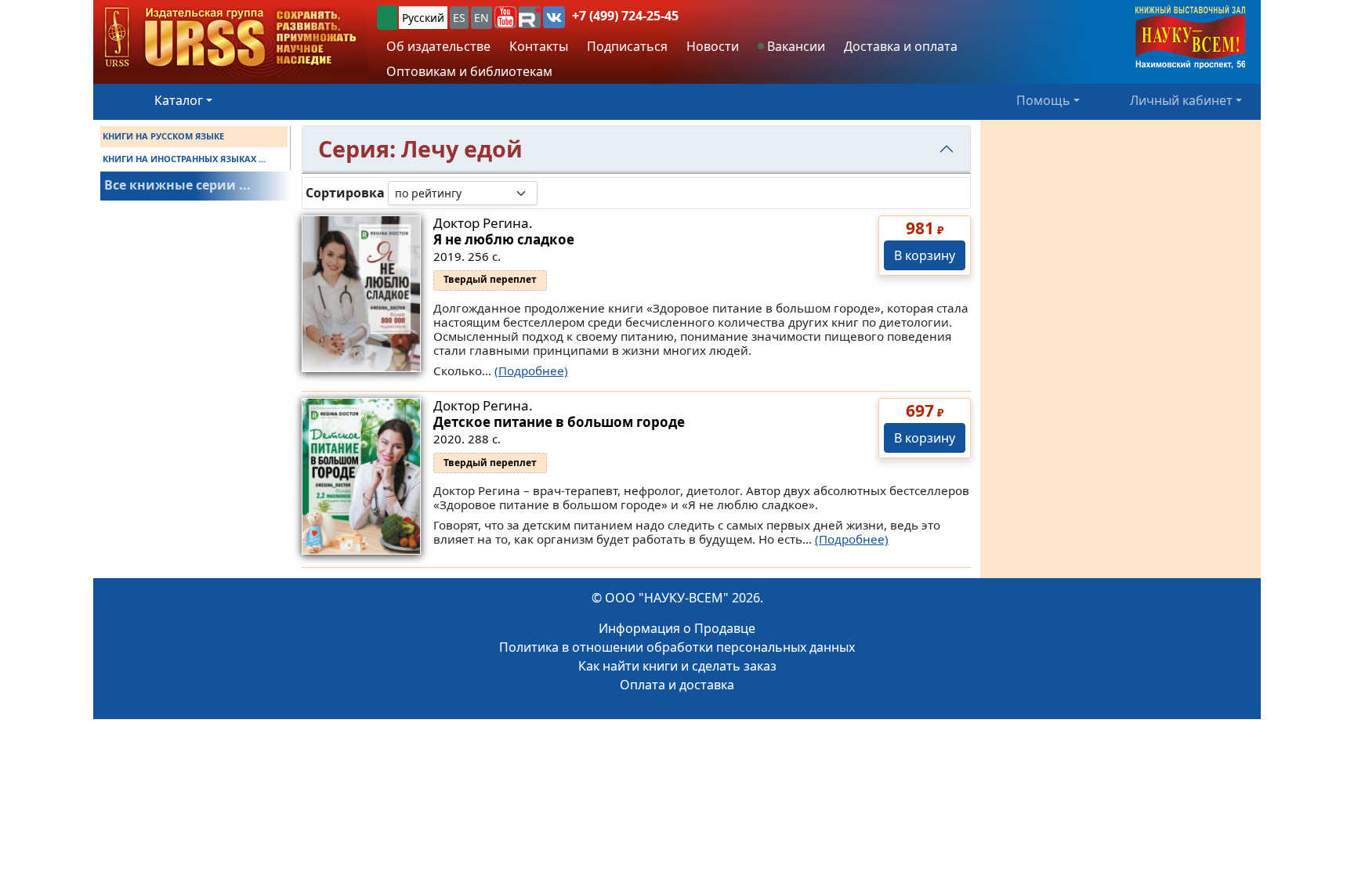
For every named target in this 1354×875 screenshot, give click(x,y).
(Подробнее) (531, 370)
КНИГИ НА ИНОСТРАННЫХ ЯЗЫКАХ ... (184, 159)
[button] (505, 17)
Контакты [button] (538, 46)
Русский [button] (423, 17)
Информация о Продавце (677, 628)
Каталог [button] (178, 100)
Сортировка (345, 193)
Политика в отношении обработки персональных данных (677, 647)
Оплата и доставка (677, 684)
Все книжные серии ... (177, 184)
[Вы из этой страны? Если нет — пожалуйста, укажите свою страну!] (387, 17)
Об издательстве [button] (438, 46)
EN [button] (481, 17)
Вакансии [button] (794, 46)
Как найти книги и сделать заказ (677, 665)
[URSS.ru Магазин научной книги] (230, 38)
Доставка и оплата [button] (901, 46)
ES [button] (459, 17)
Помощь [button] (1043, 100)
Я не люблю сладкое (503, 239)
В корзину (924, 255)
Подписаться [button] (627, 46)
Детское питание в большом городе (559, 422)
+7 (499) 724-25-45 (625, 15)
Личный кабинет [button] (1181, 100)
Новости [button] (712, 46)
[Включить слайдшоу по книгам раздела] (550, 192)
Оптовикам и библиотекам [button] (469, 71)
